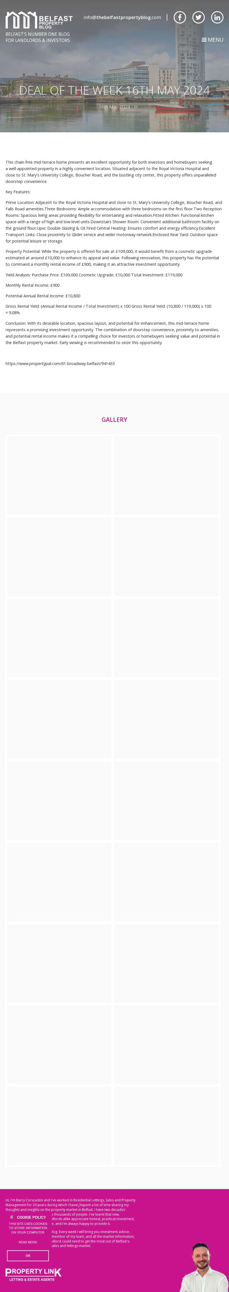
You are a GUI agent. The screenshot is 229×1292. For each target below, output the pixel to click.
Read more (28, 1242)
